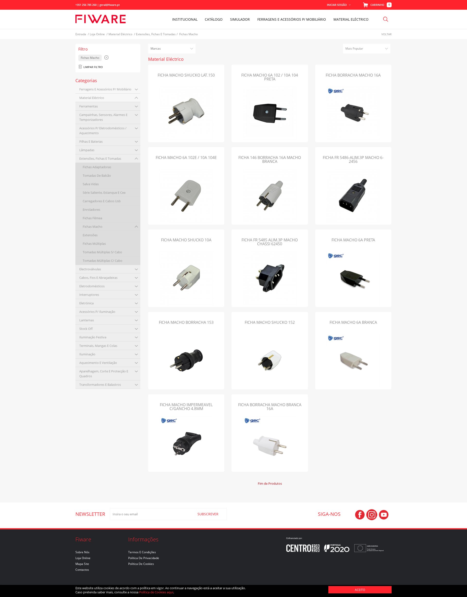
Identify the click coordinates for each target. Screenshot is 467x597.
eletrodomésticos (92, 286)
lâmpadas (86, 150)
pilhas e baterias (91, 141)
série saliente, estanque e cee (104, 192)
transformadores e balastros (100, 384)
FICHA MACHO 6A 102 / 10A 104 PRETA (269, 77)
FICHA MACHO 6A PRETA (353, 240)
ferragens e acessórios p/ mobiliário (105, 89)
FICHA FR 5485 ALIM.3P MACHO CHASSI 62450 (270, 241)
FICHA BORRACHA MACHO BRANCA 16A (269, 406)
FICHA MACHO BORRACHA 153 (186, 322)
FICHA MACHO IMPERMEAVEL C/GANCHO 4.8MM (186, 406)
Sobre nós (82, 552)
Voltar (386, 34)
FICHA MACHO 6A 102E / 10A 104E (186, 157)
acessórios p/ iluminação (97, 311)
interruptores (89, 294)
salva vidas (91, 184)
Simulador (240, 19)
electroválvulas (90, 269)
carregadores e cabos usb (102, 201)
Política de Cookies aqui (156, 592)
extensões (90, 235)
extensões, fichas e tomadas (100, 158)
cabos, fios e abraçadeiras (98, 277)
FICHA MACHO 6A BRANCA (353, 322)
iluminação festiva (92, 337)
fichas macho (92, 226)
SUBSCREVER (208, 514)
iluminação (87, 354)
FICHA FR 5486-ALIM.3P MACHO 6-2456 (353, 159)
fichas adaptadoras (97, 167)
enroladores (91, 209)
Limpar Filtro (93, 67)
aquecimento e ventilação (98, 362)
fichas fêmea (92, 218)
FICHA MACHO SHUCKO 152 (270, 322)
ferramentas (88, 106)
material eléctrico (91, 98)
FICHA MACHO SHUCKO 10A (186, 240)
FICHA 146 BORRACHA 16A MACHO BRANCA (269, 159)
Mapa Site (82, 564)
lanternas (86, 320)
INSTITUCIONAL (185, 19)
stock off (86, 328)
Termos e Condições (142, 552)
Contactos (82, 570)
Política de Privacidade (143, 558)
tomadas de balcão (97, 175)
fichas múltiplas (94, 243)
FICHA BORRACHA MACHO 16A (353, 75)
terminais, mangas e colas (98, 345)
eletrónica (86, 303)
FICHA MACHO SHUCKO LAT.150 (186, 75)
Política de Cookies (141, 564)
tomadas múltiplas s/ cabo (102, 252)
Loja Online (82, 558)
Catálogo (214, 19)
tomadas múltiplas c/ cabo (102, 260)
